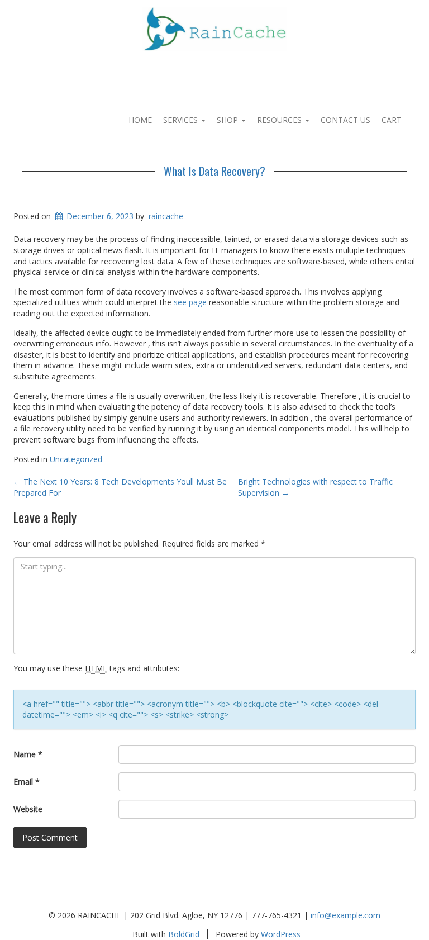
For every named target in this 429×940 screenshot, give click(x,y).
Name (27, 754)
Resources (280, 120)
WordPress (281, 934)
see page (190, 302)
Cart (392, 120)
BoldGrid (183, 934)
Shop (228, 120)
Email (26, 781)
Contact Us (345, 120)
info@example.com (345, 915)
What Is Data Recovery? (214, 171)
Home (140, 120)
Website (27, 809)
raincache (166, 216)
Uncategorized (76, 459)
